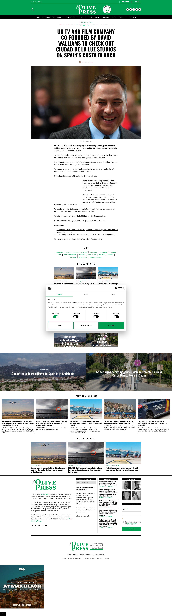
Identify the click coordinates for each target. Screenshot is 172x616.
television (73, 257)
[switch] (75, 316)
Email (124, 509)
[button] (94, 482)
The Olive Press (83, 257)
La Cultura (91, 24)
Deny (60, 325)
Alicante (62, 24)
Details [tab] (86, 294)
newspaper (110, 254)
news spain (102, 254)
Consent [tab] (59, 294)
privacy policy (131, 524)
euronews (113, 252)
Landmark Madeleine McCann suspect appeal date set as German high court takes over (108, 483)
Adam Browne (59, 252)
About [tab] (113, 294)
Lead (97, 24)
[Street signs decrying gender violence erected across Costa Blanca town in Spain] (102, 340)
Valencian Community (107, 24)
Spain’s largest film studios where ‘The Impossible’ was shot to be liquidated (85, 234)
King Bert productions (70, 254)
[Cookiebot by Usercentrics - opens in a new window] (116, 288)
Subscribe (125, 2)
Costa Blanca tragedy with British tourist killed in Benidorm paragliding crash (118, 422)
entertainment (104, 252)
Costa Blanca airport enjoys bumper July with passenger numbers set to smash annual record (86, 423)
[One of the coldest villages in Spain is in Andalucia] (70, 340)
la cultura (82, 254)
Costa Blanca (70, 24)
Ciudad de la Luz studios (80, 252)
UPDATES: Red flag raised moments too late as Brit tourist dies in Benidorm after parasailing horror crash (51, 423)
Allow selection (86, 325)
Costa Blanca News (79, 239)
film (59, 254)
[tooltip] (127, 9)
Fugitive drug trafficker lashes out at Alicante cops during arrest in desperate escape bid (152, 423)
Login (136, 2)
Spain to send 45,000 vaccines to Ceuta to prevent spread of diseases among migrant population (108, 513)
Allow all (112, 325)
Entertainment (81, 24)
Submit (131, 529)
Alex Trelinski (88, 62)
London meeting (92, 254)
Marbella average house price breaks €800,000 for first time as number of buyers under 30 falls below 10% (108, 503)
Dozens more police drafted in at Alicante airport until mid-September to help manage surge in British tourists (18, 423)
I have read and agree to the (133, 523)
